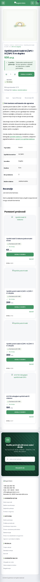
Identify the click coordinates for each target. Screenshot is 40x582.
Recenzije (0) (29, 98)
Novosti (5, 554)
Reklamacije (7, 532)
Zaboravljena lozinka (9, 565)
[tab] (7, 98)
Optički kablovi (19, 45)
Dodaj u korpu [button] (20, 254)
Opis (7, 98)
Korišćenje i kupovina (9, 526)
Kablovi (12, 45)
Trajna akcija (7, 547)
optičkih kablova (16, 137)
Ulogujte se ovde (8, 562)
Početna (6, 45)
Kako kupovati (7, 502)
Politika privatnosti (8, 523)
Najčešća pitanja (8, 508)
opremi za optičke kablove (25, 139)
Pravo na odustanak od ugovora (13, 536)
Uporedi (9, 79)
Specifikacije (16, 98)
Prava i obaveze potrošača (11, 529)
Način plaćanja (8, 520)
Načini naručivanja (9, 505)
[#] (32, 14)
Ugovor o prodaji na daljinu (11, 539)
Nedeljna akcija (8, 550)
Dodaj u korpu (26, 74)
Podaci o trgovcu (8, 512)
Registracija (7, 568)
